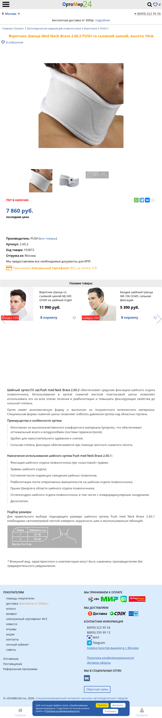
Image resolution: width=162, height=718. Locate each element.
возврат (11, 614)
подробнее (102, 20)
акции (10, 634)
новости (11, 624)
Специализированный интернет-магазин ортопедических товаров (82, 698)
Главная (7, 28)
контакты (12, 639)
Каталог (19, 28)
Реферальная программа (20, 669)
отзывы (11, 629)
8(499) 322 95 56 (149, 14)
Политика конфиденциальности (62, 711)
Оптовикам (10, 659)
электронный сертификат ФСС (27, 619)
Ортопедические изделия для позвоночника (54, 28)
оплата (11, 608)
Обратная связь (97, 689)
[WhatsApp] (136, 200)
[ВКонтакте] (147, 200)
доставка (27, 603)
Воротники (91, 28)
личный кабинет (17, 644)
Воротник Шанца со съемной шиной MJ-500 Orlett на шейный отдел (55, 296)
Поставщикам (12, 664)
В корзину (48, 317)
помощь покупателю (20, 598)
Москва (10, 13)
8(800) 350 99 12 (98, 632)
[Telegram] (141, 200)
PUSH (103, 28)
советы (11, 650)
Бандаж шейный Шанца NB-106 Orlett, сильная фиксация (136, 296)
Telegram (98, 643)
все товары (48, 238)
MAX (95, 637)
